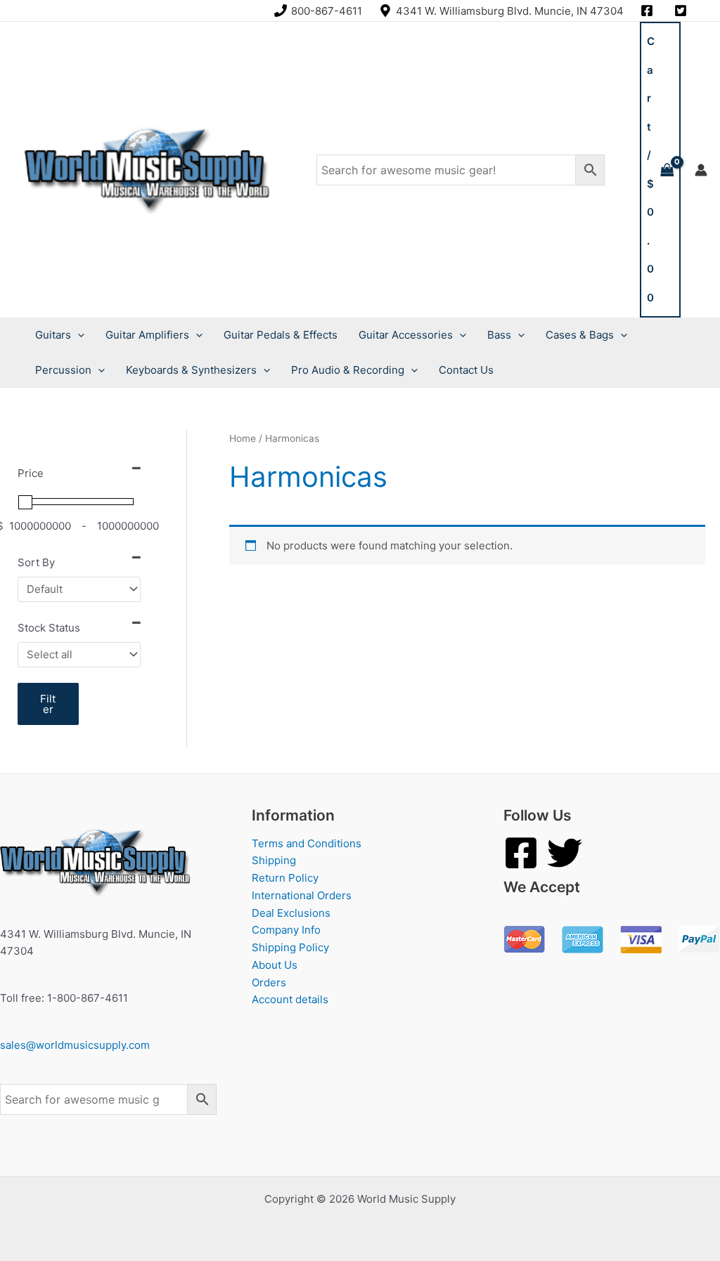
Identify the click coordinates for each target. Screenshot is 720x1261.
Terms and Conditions (306, 843)
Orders (269, 982)
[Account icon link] (701, 170)
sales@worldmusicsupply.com (75, 1045)
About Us (274, 965)
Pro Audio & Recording (347, 370)
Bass (499, 334)
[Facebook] (521, 852)
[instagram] (649, 10)
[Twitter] (564, 852)
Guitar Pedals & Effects (281, 334)
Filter (48, 704)
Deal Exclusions (291, 913)
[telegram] (682, 10)
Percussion (63, 370)
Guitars (53, 334)
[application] (77, 335)
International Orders (302, 895)
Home (242, 438)
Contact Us (466, 370)
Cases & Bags (580, 334)
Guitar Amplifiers (147, 334)
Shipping (274, 860)
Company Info (286, 929)
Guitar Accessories (406, 334)
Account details (290, 999)
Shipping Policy (290, 947)
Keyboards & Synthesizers (191, 370)
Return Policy (285, 877)
